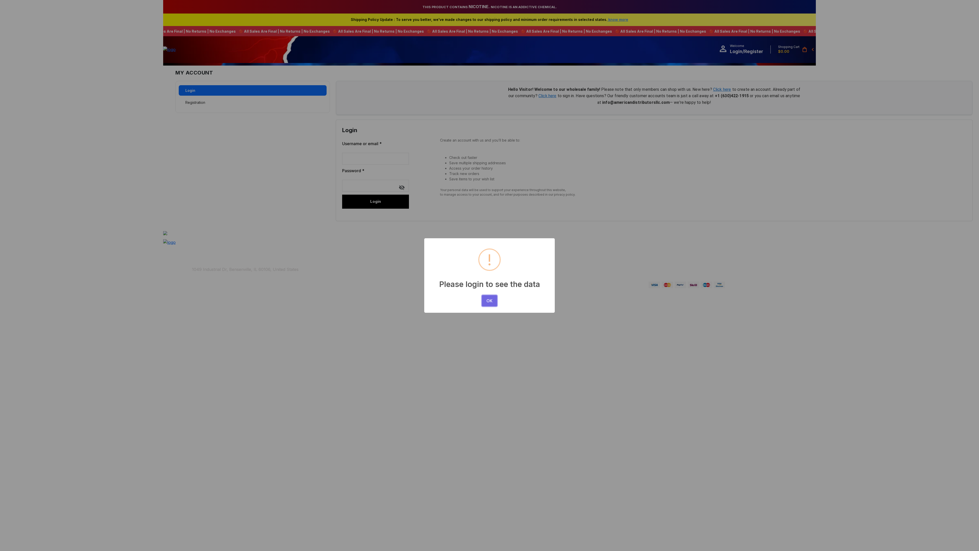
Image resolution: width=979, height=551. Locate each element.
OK (489, 300)
